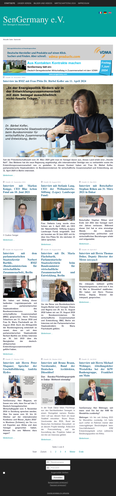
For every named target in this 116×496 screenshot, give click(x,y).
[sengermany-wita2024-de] (58, 68)
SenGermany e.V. (34, 19)
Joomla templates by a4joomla (58, 493)
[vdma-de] (58, 52)
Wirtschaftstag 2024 (65, 3)
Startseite (9, 3)
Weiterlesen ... (9, 175)
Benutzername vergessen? (58, 482)
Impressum (83, 3)
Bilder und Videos (43, 3)
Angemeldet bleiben (59, 472)
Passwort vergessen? (58, 485)
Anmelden (58, 477)
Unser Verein (24, 3)
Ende (81, 452)
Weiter (72, 452)
